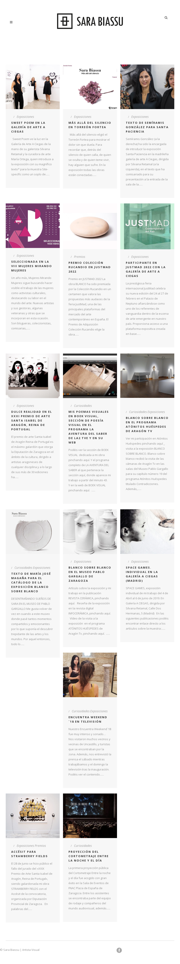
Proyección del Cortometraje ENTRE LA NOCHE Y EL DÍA (88, 856)
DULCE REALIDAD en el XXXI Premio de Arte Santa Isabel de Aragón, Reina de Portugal (31, 420)
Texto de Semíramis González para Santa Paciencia (147, 127)
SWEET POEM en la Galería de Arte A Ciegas (28, 127)
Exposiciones (25, 117)
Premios (79, 257)
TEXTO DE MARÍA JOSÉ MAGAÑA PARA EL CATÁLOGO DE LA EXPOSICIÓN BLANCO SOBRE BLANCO (31, 582)
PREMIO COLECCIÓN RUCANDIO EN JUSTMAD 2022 (89, 267)
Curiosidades (83, 406)
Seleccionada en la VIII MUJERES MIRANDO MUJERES (31, 266)
